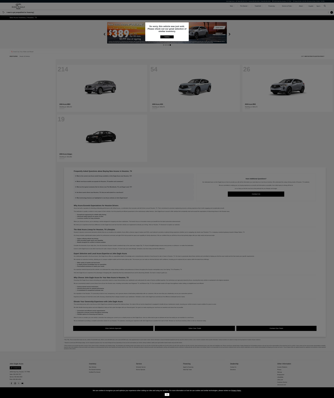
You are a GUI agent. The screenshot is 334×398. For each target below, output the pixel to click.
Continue (167, 36)
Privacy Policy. (236, 390)
